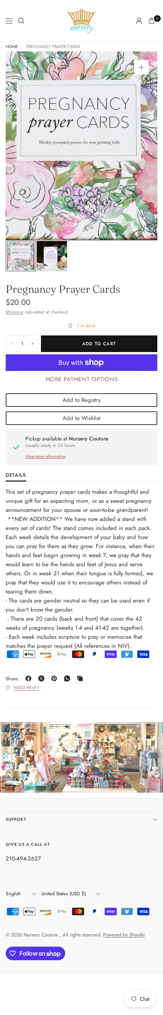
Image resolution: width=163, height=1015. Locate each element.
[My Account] (139, 21)
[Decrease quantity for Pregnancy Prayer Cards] (11, 344)
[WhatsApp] (68, 678)
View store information (45, 456)
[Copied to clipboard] (81, 678)
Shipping (14, 312)
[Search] (21, 21)
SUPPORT (16, 819)
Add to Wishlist (81, 418)
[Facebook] (29, 678)
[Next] (140, 146)
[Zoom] (141, 67)
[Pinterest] (55, 678)
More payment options (81, 379)
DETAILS (16, 476)
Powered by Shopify (124, 934)
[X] (42, 678)
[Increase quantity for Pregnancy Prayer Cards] (32, 344)
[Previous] (23, 146)
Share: (13, 678)
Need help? (26, 687)
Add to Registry (82, 400)
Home (12, 47)
